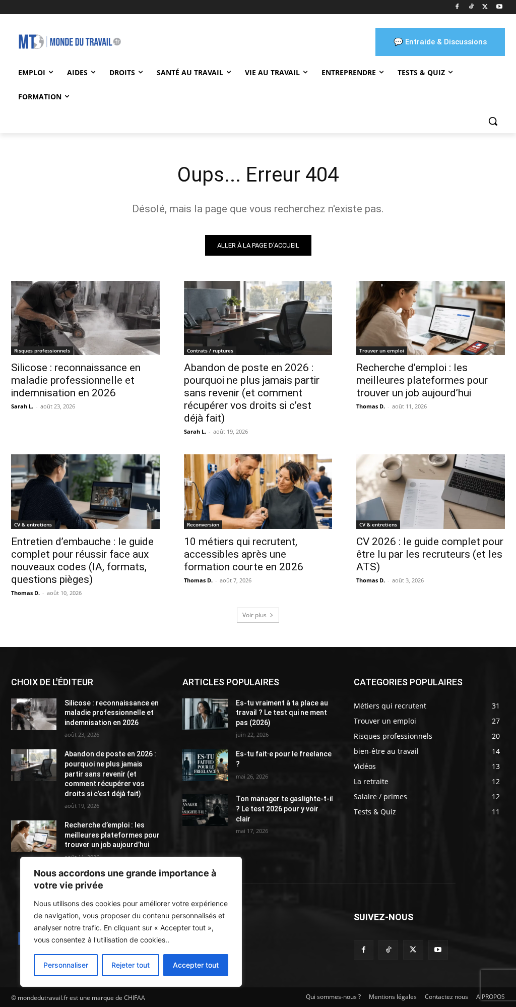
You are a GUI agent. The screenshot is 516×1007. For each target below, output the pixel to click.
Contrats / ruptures (210, 350)
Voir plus (254, 615)
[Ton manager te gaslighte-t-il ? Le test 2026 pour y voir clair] (205, 810)
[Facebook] (457, 7)
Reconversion (203, 524)
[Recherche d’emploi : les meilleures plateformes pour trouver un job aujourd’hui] (430, 318)
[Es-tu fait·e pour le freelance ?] (205, 765)
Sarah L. (22, 406)
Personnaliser (65, 965)
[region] (131, 922)
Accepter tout (196, 965)
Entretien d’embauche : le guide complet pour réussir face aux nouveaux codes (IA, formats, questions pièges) (82, 560)
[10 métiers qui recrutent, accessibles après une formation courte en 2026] (258, 491)
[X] (485, 7)
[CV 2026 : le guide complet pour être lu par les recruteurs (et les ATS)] (430, 491)
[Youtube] (499, 7)
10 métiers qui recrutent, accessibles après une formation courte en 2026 (243, 554)
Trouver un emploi (381, 350)
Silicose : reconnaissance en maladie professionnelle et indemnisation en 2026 (76, 380)
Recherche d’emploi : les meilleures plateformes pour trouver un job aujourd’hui (422, 380)
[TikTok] (471, 7)
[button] (493, 121)
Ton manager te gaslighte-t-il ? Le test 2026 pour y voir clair (284, 808)
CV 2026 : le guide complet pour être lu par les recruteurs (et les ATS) (429, 554)
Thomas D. (370, 406)
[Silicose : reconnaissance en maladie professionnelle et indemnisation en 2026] (85, 318)
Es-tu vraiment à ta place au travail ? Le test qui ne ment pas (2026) (282, 713)
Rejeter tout (130, 965)
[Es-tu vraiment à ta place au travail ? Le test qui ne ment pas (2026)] (205, 714)
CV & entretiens (33, 524)
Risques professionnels (42, 350)
